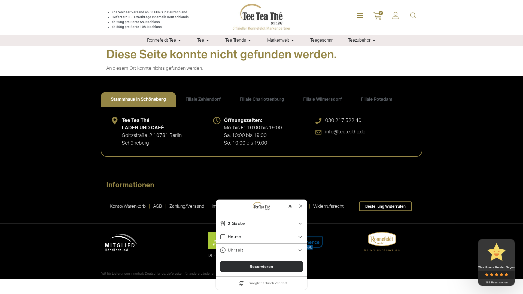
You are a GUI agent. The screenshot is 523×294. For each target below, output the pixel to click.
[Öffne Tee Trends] (249, 40)
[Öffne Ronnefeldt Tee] (179, 40)
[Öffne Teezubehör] (374, 40)
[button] (360, 16)
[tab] (138, 99)
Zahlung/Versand (186, 206)
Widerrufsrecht (328, 206)
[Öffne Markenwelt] (292, 40)
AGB (157, 206)
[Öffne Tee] (207, 40)
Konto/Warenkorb (128, 206)
